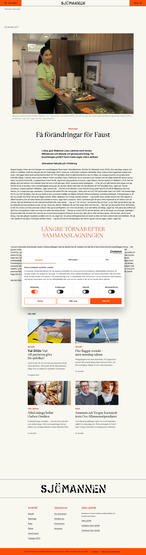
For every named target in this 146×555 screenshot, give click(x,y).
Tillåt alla (105, 301)
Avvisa (40, 301)
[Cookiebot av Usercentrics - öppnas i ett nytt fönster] (112, 252)
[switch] (60, 291)
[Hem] (73, 3)
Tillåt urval (73, 301)
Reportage (16, 9)
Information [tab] (73, 259)
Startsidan (8, 9)
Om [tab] (107, 259)
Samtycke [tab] (39, 260)
